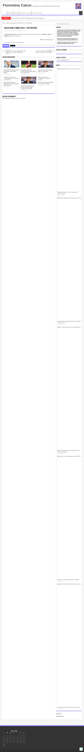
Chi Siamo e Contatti (37, 13)
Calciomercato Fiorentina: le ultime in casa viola (45, 70)
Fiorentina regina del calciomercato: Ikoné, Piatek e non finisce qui (28, 71)
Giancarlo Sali (11, 30)
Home (4, 13)
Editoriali (10, 13)
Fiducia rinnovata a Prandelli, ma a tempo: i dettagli (45, 83)
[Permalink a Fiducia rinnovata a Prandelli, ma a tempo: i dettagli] (46, 79)
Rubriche (16, 13)
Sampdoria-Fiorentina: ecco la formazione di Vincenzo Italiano (26, 18)
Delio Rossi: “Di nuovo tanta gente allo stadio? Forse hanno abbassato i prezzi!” (16, 51)
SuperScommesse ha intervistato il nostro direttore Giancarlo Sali (11, 84)
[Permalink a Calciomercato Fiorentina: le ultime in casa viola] (46, 67)
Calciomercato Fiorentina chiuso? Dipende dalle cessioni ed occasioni (27, 87)
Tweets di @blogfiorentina (63, 60)
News (7, 23)
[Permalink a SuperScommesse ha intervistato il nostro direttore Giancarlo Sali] (11, 79)
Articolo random (80, 13)
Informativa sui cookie (25, 13)
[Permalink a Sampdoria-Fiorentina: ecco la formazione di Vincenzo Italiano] (12, 67)
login (12, 98)
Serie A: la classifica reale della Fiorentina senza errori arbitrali (44, 51)
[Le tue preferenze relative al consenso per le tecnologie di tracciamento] (81, 749)
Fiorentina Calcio (17, 5)
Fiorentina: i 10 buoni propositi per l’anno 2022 (68, 579)
